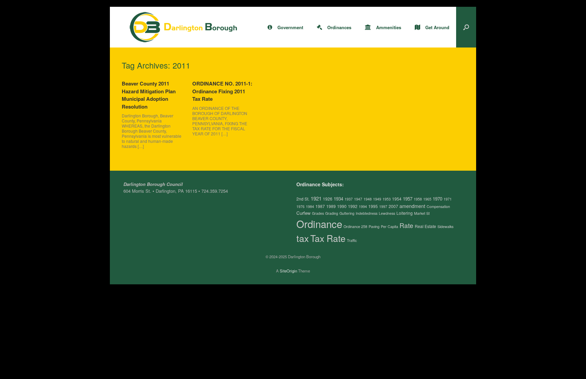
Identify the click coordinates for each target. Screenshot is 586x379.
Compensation (438, 206)
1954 (397, 199)
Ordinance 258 (355, 226)
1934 (338, 198)
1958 (418, 199)
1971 (448, 199)
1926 (327, 199)
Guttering (346, 213)
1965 (427, 199)
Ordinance (319, 223)
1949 (377, 199)
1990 (342, 206)
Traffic (352, 240)
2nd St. (302, 199)
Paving (374, 226)
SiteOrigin (288, 270)
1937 (349, 199)
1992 (352, 206)
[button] (466, 27)
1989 (331, 206)
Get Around (437, 27)
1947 (358, 199)
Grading (331, 213)
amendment (412, 206)
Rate (406, 225)
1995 (373, 206)
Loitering (404, 213)
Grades (318, 213)
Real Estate (425, 226)
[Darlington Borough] (183, 27)
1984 (310, 206)
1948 (368, 199)
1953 (387, 199)
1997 (383, 206)
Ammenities (388, 27)
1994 (363, 206)
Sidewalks (445, 226)
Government (290, 27)
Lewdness (387, 213)
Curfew (303, 213)
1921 (316, 198)
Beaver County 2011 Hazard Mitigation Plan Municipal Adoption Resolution (149, 95)
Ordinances (339, 27)
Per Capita (389, 226)
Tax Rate (328, 238)
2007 (393, 206)
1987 (320, 206)
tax (302, 238)
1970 (437, 198)
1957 (407, 198)
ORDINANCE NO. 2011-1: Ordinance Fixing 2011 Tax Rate (222, 91)
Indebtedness (366, 213)
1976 (300, 206)
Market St (422, 213)
